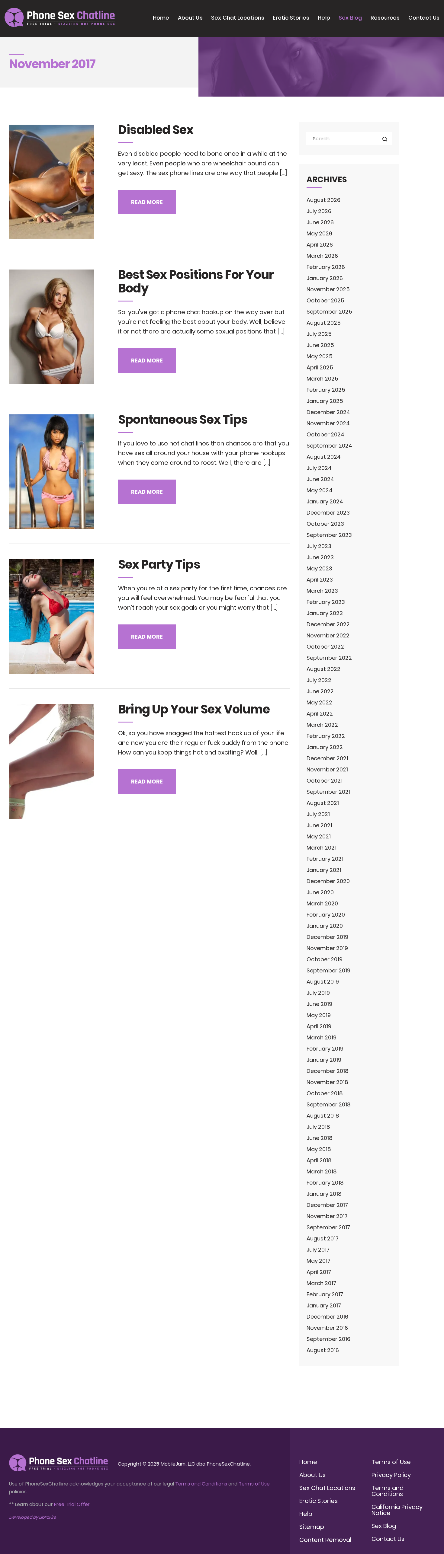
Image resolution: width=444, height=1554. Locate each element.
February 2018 (325, 1182)
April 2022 (320, 713)
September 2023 (329, 535)
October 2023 (325, 524)
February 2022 (326, 736)
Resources (385, 17)
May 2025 (320, 356)
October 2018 (325, 1093)
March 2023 (322, 591)
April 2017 (319, 1272)
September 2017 (328, 1227)
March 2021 (321, 847)
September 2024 (329, 445)
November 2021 (327, 769)
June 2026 (320, 222)
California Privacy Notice (397, 1510)
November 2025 (328, 289)
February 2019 (325, 1048)
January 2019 (324, 1060)
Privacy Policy (391, 1475)
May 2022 (319, 702)
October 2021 (325, 780)
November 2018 (327, 1082)
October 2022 (325, 646)
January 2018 (324, 1194)
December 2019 (327, 937)
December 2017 (327, 1205)
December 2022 (328, 624)
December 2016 (327, 1316)
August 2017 (323, 1238)
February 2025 (326, 390)
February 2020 (326, 914)
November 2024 (328, 423)
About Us (190, 17)
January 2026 (325, 278)
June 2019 (319, 1004)
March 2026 (322, 256)
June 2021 (319, 825)
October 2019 (325, 959)
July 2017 (318, 1249)
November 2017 (327, 1216)
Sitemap (311, 1527)
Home (161, 17)
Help (324, 17)
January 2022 (325, 747)
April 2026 (320, 244)
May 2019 (319, 1015)
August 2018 (323, 1115)
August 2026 (323, 200)
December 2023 (328, 512)
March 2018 (322, 1171)
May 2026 (319, 233)
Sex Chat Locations (237, 17)
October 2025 (325, 300)
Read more (147, 202)
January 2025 (325, 401)
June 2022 (320, 691)
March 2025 (322, 378)
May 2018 (319, 1149)
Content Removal (325, 1540)
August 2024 (324, 457)
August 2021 (323, 803)
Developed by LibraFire (32, 1517)
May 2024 (320, 490)
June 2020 (320, 892)
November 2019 (327, 948)
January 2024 (325, 501)
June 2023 (320, 557)
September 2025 (329, 311)
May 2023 (319, 568)
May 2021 (319, 836)
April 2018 (319, 1160)
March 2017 (321, 1283)
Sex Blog (350, 17)
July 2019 (318, 993)
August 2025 (324, 323)
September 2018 (329, 1104)
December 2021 (327, 758)
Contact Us (423, 17)
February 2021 (325, 859)
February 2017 (325, 1294)
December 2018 (328, 1071)
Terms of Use (254, 1483)
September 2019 (328, 970)
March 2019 (321, 1037)
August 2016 (323, 1350)
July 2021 (318, 814)
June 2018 (320, 1138)
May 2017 (318, 1261)
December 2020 (328, 881)
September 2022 (329, 658)
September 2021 (328, 792)
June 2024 (320, 479)
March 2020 (322, 903)
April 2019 (319, 1026)
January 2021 (324, 870)
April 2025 (320, 367)
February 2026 (326, 267)
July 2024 (319, 468)
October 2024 (325, 434)
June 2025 (320, 345)
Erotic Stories (291, 17)
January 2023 (325, 613)
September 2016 (328, 1339)
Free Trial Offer (72, 1504)
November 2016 (327, 1328)
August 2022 (323, 669)
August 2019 (323, 981)
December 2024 (328, 412)
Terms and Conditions (201, 1483)
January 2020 (325, 926)
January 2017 (324, 1305)
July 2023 (319, 546)
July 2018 (318, 1127)
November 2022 (328, 635)
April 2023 (320, 579)
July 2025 (319, 334)
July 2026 (319, 211)
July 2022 (319, 680)
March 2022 (322, 725)
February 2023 (326, 602)
